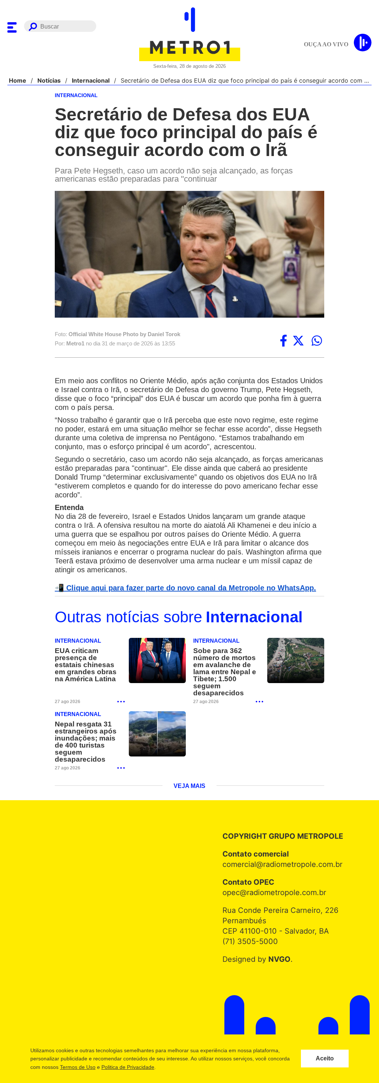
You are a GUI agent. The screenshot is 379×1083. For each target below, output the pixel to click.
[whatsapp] (316, 341)
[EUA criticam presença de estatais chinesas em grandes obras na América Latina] (157, 662)
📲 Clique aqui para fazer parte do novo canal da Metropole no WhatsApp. (181, 588)
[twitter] (298, 341)
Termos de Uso (77, 1067)
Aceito (325, 1059)
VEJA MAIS (189, 773)
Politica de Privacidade (127, 1067)
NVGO (277, 946)
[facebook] (283, 341)
